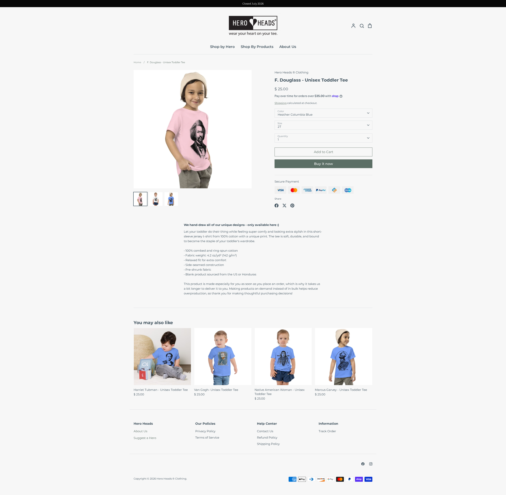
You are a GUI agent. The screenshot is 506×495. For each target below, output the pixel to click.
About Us (287, 47)
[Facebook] (363, 464)
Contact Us (265, 431)
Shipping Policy (268, 444)
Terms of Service (207, 437)
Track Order (327, 431)
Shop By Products (257, 47)
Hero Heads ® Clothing (291, 72)
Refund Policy (267, 437)
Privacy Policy (205, 431)
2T (279, 127)
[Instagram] (371, 464)
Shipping (281, 103)
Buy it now (323, 164)
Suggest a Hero (145, 438)
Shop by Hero (222, 47)
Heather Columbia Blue (295, 114)
